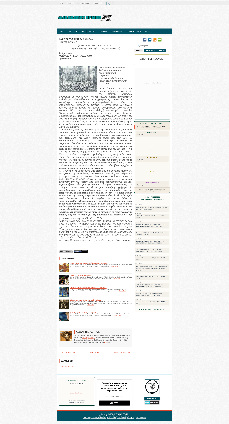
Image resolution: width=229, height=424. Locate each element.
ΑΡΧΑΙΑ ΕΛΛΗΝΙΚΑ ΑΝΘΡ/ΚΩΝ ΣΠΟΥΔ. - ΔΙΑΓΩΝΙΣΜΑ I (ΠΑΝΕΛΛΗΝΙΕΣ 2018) (150, 250)
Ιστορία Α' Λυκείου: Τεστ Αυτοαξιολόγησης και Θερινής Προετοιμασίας (151, 208)
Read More (114, 266)
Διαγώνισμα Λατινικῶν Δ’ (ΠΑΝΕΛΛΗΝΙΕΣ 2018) (150, 303)
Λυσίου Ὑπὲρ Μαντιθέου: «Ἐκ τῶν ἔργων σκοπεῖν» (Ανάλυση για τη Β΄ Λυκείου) (149, 294)
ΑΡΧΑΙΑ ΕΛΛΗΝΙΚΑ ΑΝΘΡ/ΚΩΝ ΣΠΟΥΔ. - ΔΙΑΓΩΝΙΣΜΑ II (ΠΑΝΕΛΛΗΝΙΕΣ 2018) (150, 225)
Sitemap (101, 416)
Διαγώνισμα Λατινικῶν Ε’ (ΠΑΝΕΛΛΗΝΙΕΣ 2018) (150, 217)
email (106, 342)
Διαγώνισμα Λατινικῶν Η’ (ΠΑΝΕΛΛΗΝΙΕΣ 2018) (150, 259)
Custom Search (118, 416)
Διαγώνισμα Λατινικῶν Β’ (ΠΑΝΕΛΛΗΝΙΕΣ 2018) (150, 277)
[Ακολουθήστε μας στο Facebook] (144, 40)
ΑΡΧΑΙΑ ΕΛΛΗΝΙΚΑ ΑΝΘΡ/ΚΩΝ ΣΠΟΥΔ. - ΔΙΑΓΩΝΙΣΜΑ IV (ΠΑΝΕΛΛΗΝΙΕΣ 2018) (150, 286)
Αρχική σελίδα (94, 352)
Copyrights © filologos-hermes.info (152, 191)
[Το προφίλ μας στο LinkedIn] (149, 40)
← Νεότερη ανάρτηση (67, 352)
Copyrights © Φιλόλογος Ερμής (77, 402)
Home (61, 3)
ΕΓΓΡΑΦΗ (114, 403)
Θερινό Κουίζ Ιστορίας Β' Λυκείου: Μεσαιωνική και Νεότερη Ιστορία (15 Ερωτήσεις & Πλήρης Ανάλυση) (151, 268)
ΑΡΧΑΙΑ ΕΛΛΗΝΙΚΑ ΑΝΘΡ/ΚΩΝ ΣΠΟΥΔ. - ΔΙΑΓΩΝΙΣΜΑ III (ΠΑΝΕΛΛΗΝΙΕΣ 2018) (150, 242)
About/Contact (84, 3)
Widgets (108, 416)
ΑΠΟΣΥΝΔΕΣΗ (98, 3)
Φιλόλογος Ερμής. (88, 338)
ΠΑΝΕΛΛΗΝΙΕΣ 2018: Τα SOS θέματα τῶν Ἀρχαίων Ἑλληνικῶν (150, 233)
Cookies (127, 416)
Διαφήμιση (130, 418)
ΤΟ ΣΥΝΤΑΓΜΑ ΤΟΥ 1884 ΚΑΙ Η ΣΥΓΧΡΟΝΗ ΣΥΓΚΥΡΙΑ (88, 288)
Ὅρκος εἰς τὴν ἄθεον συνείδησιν (80, 275)
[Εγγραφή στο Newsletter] (154, 40)
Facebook (78, 251)
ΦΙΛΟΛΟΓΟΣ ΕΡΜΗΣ (120, 414)
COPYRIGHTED (152, 398)
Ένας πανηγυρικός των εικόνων (76, 39)
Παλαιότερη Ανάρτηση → (123, 352)
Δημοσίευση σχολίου (66, 366)
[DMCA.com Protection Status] (66, 251)
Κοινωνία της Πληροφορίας (116, 418)
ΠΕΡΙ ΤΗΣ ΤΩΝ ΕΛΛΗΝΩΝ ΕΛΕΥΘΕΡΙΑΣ (83, 312)
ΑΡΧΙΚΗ (139, 50)
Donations (86, 418)
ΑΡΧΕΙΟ (161, 50)
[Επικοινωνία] (159, 40)
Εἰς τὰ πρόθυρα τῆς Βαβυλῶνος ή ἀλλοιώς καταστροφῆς (88, 263)
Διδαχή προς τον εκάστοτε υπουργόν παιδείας (85, 300)
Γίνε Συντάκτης (141, 418)
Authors (70, 3)
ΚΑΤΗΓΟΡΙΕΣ (150, 50)
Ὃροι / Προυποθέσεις (98, 418)
